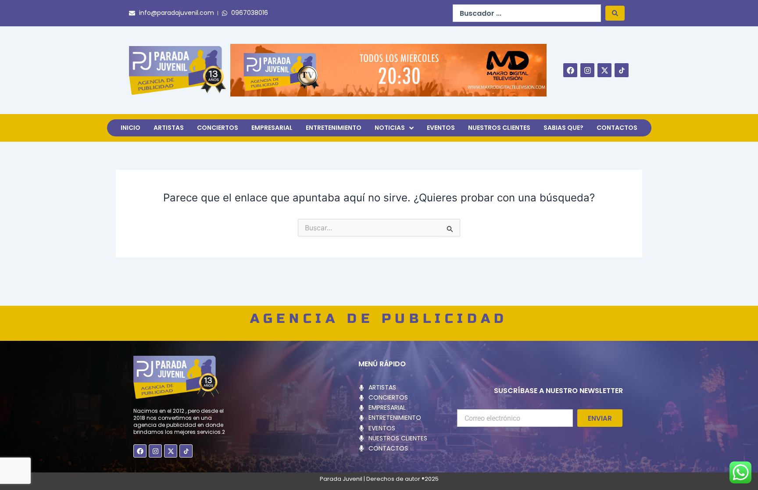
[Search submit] (615, 13)
